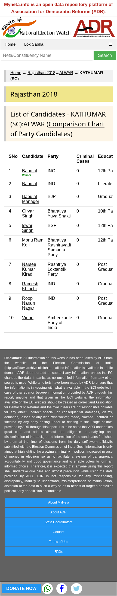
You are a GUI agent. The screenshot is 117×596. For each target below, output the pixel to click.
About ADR (58, 512)
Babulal (29, 170)
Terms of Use (58, 542)
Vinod (27, 317)
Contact (58, 532)
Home (10, 44)
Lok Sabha (33, 44)
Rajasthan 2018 (41, 72)
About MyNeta (58, 502)
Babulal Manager (30, 199)
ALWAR (66, 72)
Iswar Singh (27, 228)
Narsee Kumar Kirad (29, 269)
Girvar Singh (28, 213)
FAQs (59, 552)
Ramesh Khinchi (30, 286)
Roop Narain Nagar (28, 303)
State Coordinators (58, 522)
